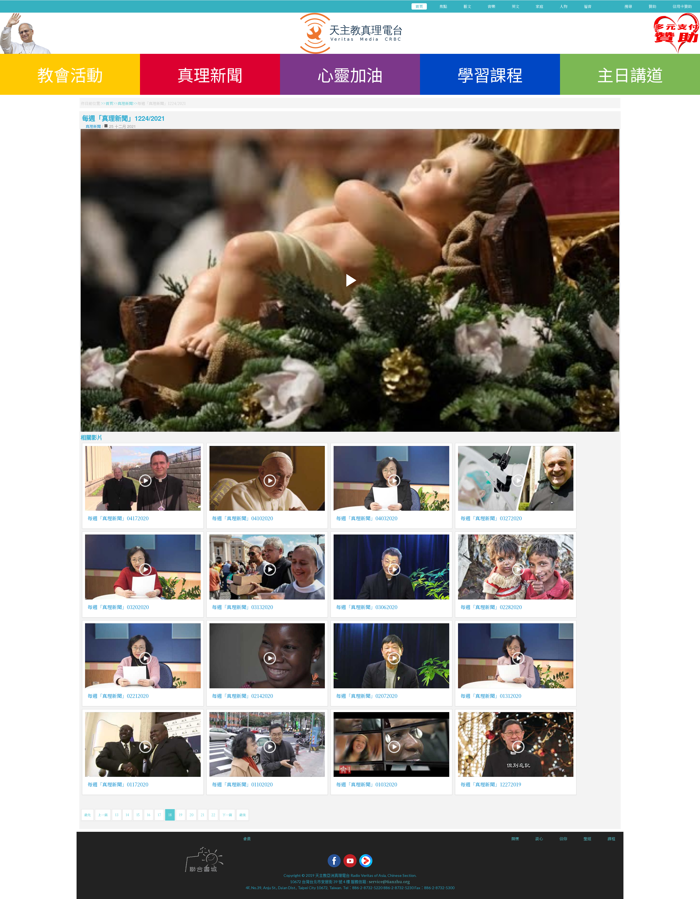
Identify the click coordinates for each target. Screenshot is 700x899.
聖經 (587, 838)
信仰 (563, 838)
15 (138, 814)
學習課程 (490, 74)
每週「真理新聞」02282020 (491, 606)
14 (127, 814)
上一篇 (103, 814)
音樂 (491, 6)
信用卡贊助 (682, 6)
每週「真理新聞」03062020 (366, 606)
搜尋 (628, 6)
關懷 (515, 838)
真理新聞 (210, 74)
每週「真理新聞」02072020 (366, 695)
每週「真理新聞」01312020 (490, 695)
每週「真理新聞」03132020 (242, 606)
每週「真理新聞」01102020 (242, 784)
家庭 (539, 6)
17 (159, 814)
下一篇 (227, 814)
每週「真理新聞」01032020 (366, 784)
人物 (563, 6)
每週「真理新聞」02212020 (118, 695)
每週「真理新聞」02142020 (242, 695)
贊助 (652, 6)
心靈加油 (350, 74)
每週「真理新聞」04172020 (118, 518)
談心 (539, 838)
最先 (87, 814)
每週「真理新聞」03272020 (491, 518)
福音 (587, 6)
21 (202, 814)
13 (116, 814)
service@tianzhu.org (389, 881)
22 (213, 814)
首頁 (419, 6)
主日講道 (630, 74)
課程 (611, 838)
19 (180, 814)
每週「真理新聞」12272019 (490, 784)
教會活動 (70, 74)
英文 (515, 6)
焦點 (443, 6)
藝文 (467, 6)
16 (148, 814)
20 (191, 814)
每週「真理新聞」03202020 (118, 606)
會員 (247, 838)
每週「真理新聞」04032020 (366, 518)
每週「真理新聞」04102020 (242, 518)
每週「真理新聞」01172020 (118, 784)
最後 (242, 814)
